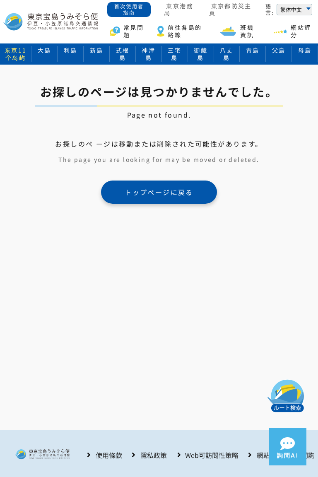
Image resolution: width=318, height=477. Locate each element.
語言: (270, 10)
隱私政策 (153, 455)
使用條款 (109, 455)
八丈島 (227, 54)
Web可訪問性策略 (211, 455)
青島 (253, 50)
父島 (279, 50)
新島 (97, 50)
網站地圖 (270, 455)
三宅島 (174, 54)
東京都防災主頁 (230, 9)
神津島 (148, 54)
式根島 (123, 54)
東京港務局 (178, 9)
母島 (305, 50)
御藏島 (200, 54)
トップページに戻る (159, 192)
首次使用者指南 (129, 9)
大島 (44, 50)
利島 (70, 50)
